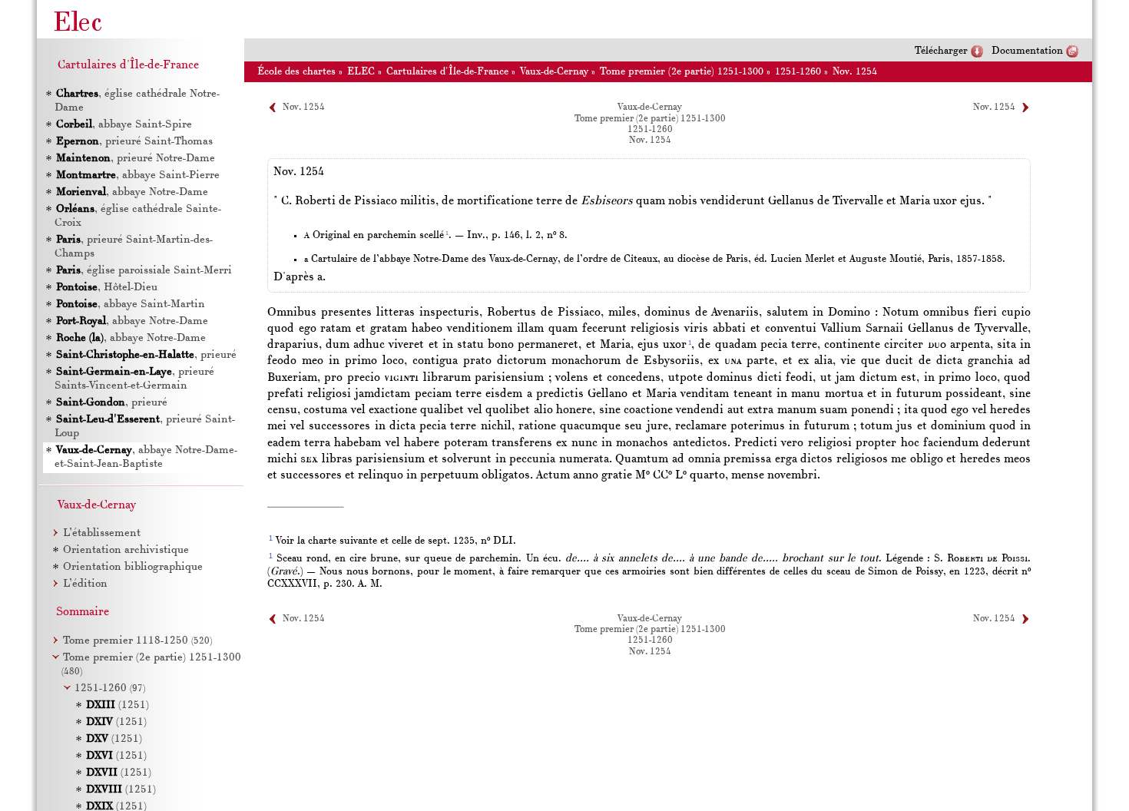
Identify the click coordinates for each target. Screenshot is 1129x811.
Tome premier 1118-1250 (137, 641)
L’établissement (102, 533)
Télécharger (941, 51)
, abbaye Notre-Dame (132, 192)
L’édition (85, 584)
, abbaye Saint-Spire (124, 125)
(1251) (117, 705)
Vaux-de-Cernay (554, 72)
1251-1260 (798, 72)
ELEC (361, 72)
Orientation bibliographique (133, 567)
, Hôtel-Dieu (106, 287)
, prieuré (146, 355)
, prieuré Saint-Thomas (134, 141)
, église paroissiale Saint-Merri (144, 270)
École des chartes (296, 72)
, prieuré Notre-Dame (135, 158)
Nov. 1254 (855, 72)
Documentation (1027, 51)
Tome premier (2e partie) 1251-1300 (681, 72)
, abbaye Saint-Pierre (138, 175)
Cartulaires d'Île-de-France (447, 72)
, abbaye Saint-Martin (130, 304)
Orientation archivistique (126, 550)
